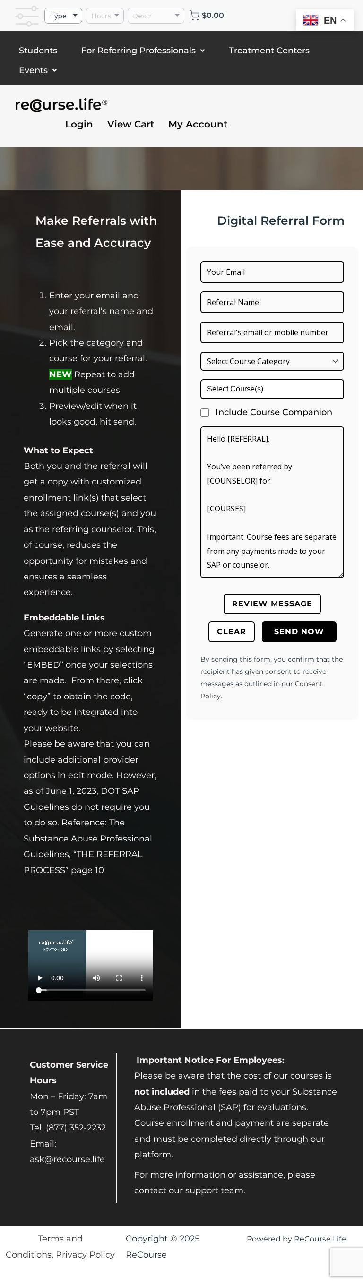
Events (33, 70)
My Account (197, 124)
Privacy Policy (85, 1254)
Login (79, 124)
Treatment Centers (269, 50)
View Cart (130, 124)
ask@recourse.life (67, 1159)
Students (38, 50)
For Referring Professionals (138, 50)
